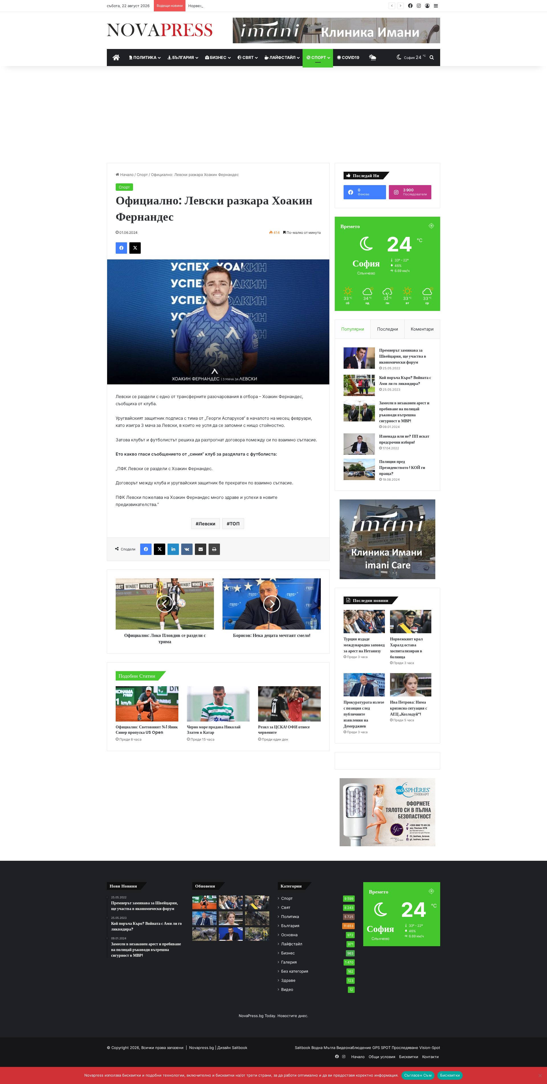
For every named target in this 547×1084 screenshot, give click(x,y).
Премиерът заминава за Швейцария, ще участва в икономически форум (402, 356)
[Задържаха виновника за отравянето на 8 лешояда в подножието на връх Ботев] (204, 934)
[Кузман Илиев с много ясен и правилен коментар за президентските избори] (231, 934)
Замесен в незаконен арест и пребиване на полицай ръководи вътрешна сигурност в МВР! (404, 412)
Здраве (288, 980)
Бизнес (217, 57)
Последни (387, 329)
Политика (144, 57)
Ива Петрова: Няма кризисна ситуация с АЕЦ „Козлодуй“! (408, 708)
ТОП (235, 523)
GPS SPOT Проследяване (395, 1047)
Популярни (352, 329)
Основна (289, 935)
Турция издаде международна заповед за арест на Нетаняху (364, 645)
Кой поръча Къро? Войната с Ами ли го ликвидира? (405, 380)
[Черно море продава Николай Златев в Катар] (218, 704)
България (183, 57)
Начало (126, 174)
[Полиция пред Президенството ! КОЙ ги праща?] (359, 469)
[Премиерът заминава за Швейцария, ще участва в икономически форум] (359, 358)
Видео (287, 989)
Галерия (289, 962)
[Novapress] (159, 29)
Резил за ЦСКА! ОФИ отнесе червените (284, 729)
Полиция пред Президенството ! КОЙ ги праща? (402, 467)
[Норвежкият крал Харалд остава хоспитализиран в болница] (410, 621)
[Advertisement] (273, 114)
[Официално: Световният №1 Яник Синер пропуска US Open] (147, 704)
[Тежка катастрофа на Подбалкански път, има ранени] (257, 918)
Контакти (430, 1056)
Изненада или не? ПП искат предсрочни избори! (404, 439)
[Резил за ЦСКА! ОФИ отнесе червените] (289, 704)
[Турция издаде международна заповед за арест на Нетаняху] (364, 621)
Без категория (294, 971)
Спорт (318, 57)
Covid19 (350, 57)
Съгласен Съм (418, 1075)
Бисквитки (408, 1056)
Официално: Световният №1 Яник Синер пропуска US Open (147, 729)
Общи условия (382, 1056)
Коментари (422, 329)
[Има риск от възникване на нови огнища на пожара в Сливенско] (257, 934)
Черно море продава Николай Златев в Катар (213, 729)
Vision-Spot (429, 1047)
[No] (540, 1075)
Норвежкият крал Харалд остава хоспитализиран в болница (243, 5)
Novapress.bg (201, 1047)
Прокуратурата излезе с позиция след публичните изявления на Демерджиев (364, 714)
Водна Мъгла (323, 1047)
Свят (248, 57)
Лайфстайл (282, 57)
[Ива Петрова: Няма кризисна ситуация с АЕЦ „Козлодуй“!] (410, 684)
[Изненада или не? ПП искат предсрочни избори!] (359, 444)
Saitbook (239, 1047)
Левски (207, 523)
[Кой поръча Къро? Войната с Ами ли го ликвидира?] (359, 385)
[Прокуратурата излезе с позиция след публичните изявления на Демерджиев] (364, 684)
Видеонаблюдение (354, 1047)
